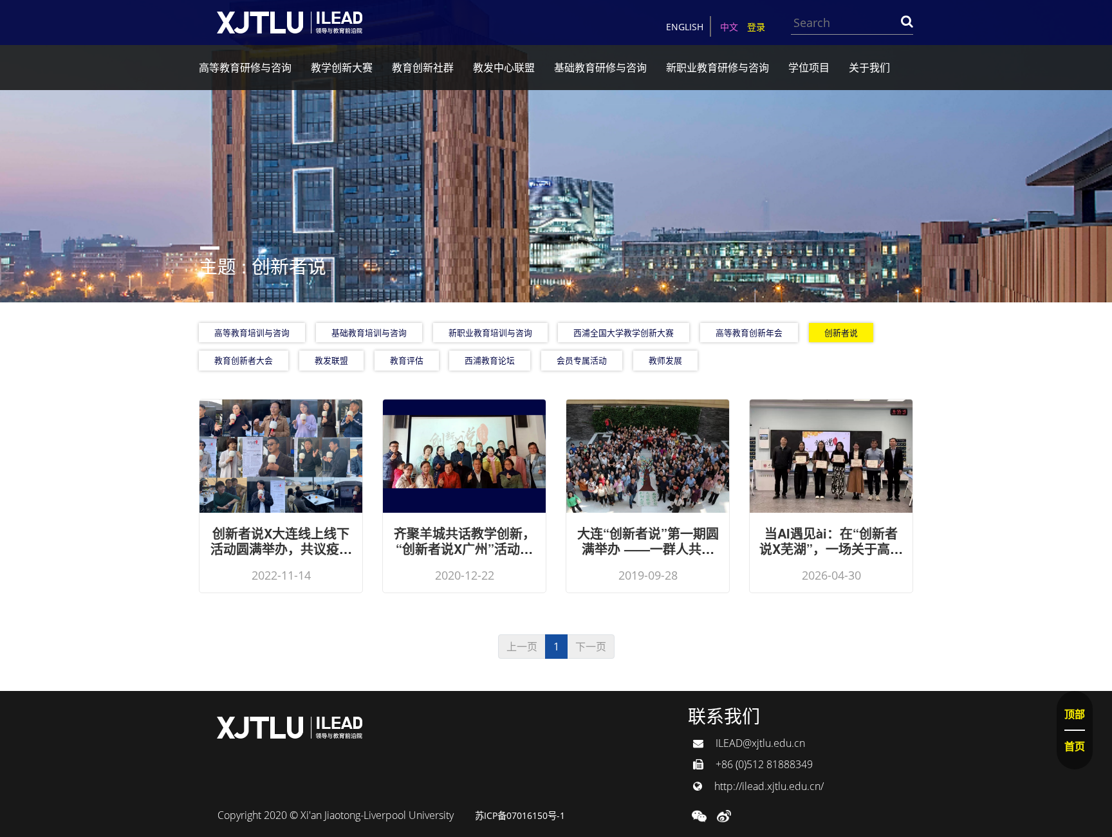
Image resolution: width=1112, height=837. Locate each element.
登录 (756, 27)
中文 (729, 27)
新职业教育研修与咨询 (717, 67)
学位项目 (808, 67)
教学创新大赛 (342, 67)
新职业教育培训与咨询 (490, 332)
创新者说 (841, 332)
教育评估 (406, 360)
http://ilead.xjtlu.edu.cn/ (768, 786)
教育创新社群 (423, 67)
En (684, 27)
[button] (699, 815)
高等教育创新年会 (749, 332)
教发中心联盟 (504, 67)
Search (906, 21)
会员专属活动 (582, 360)
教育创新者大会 (243, 360)
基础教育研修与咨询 (600, 67)
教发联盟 (331, 360)
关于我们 (869, 67)
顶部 (1074, 714)
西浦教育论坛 (490, 360)
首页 (1074, 746)
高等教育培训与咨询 (252, 332)
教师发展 (665, 360)
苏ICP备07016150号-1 (520, 815)
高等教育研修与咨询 (245, 67)
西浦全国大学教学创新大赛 (623, 332)
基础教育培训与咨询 (369, 332)
